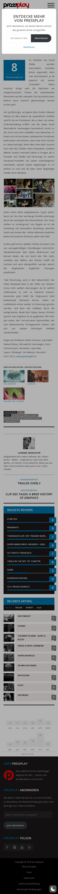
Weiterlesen (29, 47)
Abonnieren (41, 38)
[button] (53, 889)
